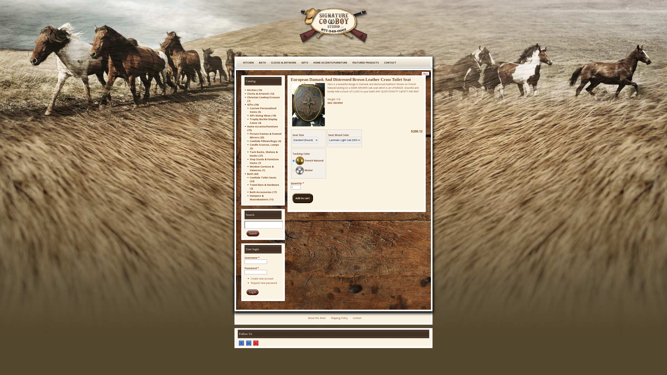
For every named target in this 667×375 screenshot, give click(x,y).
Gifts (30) (253, 104)
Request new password (264, 283)
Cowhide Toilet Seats (299, 53)
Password (252, 268)
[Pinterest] (256, 343)
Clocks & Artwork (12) (260, 93)
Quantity (297, 183)
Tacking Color (301, 153)
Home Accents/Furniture (330, 62)
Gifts (304, 62)
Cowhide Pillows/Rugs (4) (265, 141)
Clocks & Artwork (283, 62)
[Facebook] (241, 343)
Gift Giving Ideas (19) (263, 115)
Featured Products (365, 62)
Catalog (240, 53)
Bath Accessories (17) (263, 192)
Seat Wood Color (338, 135)
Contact (390, 62)
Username (252, 257)
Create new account (262, 278)
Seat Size (298, 135)
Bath (282, 53)
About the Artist (317, 318)
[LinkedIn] (249, 343)
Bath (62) (252, 174)
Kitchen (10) (254, 90)
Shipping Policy (339, 318)
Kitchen (248, 62)
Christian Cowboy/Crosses (262, 53)
